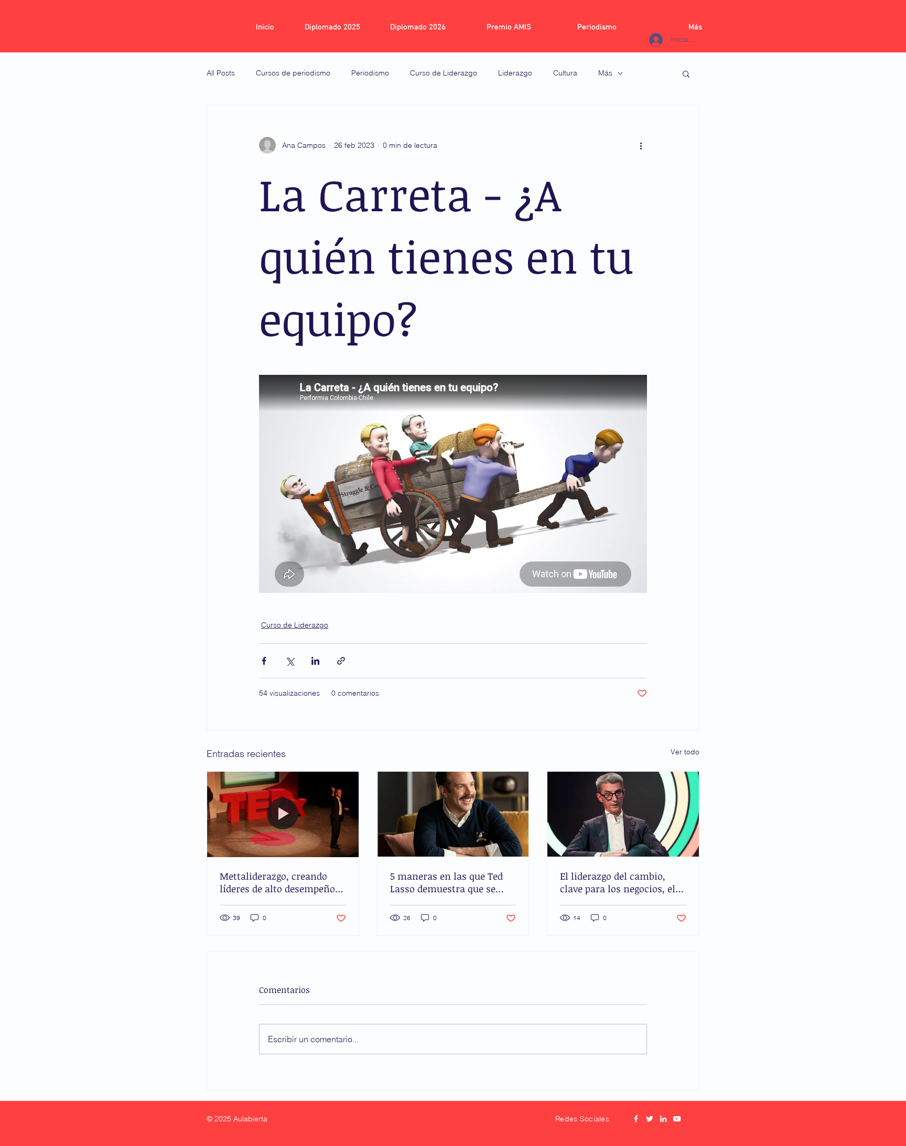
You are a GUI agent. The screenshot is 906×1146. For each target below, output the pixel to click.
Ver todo (685, 751)
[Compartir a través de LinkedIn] (315, 661)
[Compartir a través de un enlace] (341, 661)
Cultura (565, 73)
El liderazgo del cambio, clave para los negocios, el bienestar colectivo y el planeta (617, 882)
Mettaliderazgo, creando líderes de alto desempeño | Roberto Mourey (280, 882)
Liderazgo (515, 73)
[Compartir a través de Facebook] (264, 661)
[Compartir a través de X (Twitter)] (290, 661)
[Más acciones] (640, 145)
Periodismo (370, 73)
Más (605, 73)
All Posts (221, 73)
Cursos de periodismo (293, 73)
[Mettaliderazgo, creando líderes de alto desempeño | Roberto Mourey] (283, 814)
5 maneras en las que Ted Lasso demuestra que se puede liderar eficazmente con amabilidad (448, 882)
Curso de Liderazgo (443, 73)
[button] (686, 73)
